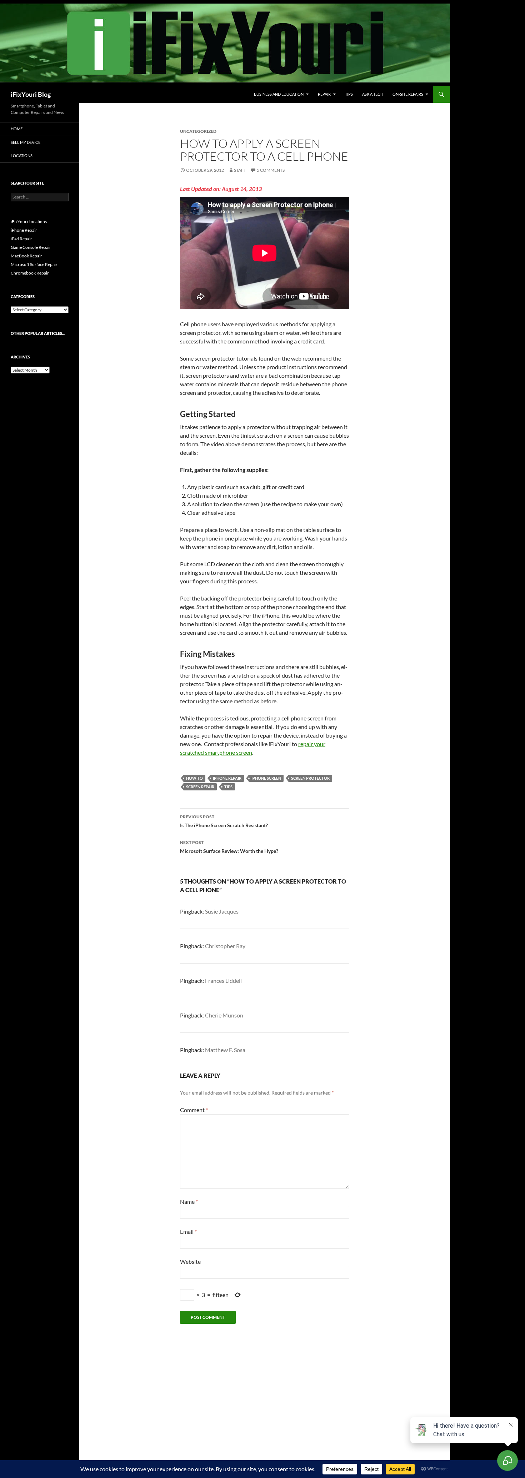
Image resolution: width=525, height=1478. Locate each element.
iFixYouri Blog (31, 94)
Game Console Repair (31, 247)
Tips (349, 94)
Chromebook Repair (30, 273)
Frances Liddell (223, 980)
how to (194, 778)
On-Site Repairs (407, 94)
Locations (21, 155)
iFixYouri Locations (29, 221)
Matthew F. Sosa (225, 1049)
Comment (194, 1109)
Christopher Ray (225, 945)
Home (16, 128)
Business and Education (279, 94)
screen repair (200, 786)
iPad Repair (21, 238)
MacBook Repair (26, 255)
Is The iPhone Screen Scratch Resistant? (224, 821)
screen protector (310, 778)
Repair (324, 94)
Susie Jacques (222, 911)
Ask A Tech (372, 94)
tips (228, 786)
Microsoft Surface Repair (34, 264)
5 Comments (271, 170)
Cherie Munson (224, 1015)
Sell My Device (25, 142)
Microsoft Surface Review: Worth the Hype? (229, 847)
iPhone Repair (227, 778)
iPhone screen (266, 778)
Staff (240, 170)
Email (188, 1231)
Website (190, 1261)
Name (189, 1201)
